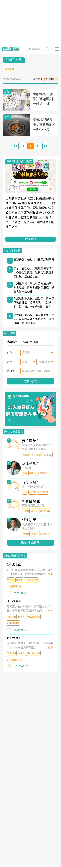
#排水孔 (9, 69)
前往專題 (30, 239)
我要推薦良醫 (30, 542)
